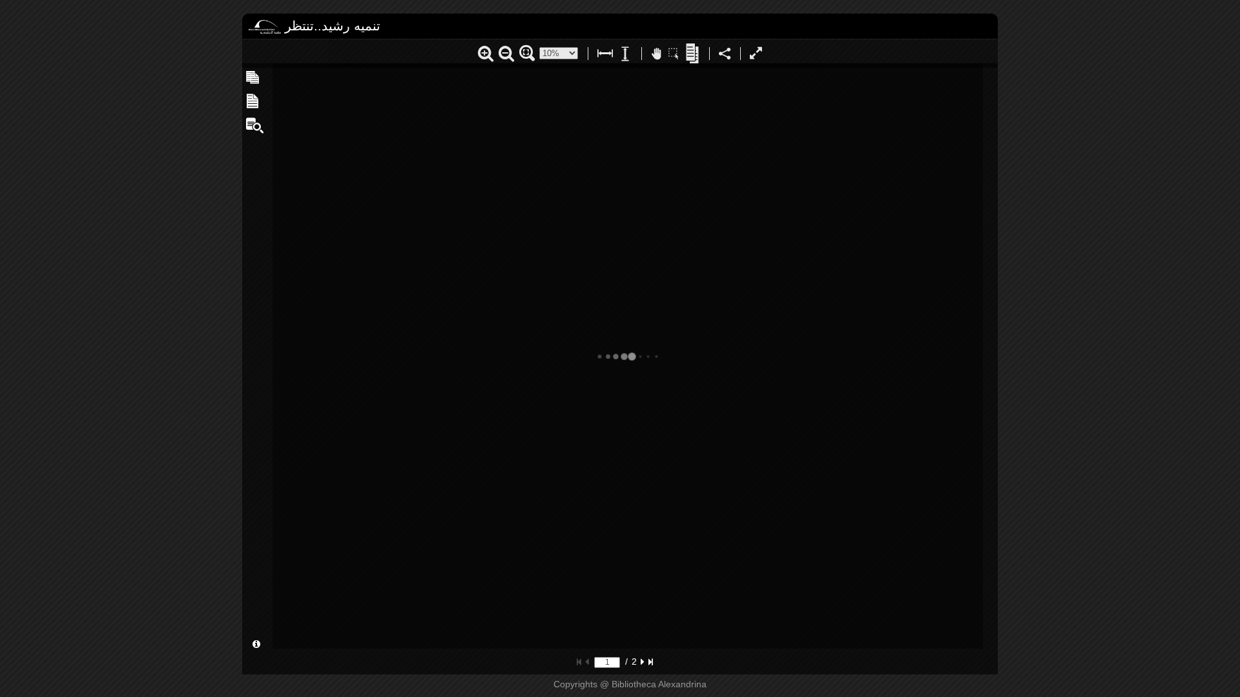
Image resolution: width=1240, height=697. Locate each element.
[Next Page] (643, 661)
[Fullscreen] (756, 55)
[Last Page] (650, 661)
